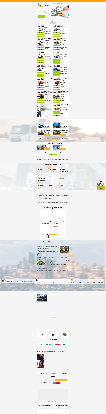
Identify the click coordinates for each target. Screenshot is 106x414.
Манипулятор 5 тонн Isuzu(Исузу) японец (48, 52)
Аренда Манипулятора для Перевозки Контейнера (61, 403)
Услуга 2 (44, 3)
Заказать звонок (101, 188)
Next (58, 285)
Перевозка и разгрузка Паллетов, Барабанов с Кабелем (48, 130)
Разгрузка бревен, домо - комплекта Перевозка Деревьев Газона (64, 130)
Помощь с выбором (61, 401)
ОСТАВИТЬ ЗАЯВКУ (53, 154)
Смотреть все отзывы (53, 287)
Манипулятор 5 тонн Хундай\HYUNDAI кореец (63, 38)
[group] (40, 29)
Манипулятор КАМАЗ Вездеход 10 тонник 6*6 (48, 78)
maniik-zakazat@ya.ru (45, 385)
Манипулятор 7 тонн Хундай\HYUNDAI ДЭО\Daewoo (64, 52)
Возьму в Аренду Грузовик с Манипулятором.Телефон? (61, 405)
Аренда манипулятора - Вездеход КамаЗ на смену (44, 403)
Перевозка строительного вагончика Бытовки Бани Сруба (48, 123)
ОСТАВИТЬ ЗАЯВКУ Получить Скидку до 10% (53, 234)
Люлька (61, 145)
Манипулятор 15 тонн (46, 91)
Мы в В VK (55, 381)
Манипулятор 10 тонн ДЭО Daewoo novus (48, 65)
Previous (47, 285)
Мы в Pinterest (58, 381)
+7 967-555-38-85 (57, 3)
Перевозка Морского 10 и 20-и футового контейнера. (63, 123)
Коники (45, 145)
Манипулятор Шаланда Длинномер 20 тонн (64, 78)
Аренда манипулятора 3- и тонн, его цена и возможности (45, 401)
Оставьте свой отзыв (45, 287)
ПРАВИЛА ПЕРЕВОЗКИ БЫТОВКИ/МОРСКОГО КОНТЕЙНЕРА (53, 140)
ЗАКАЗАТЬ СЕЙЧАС (41, 15)
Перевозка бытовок (45, 405)
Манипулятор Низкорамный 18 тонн (64, 104)
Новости (61, 287)
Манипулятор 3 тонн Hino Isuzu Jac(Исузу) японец (64, 25)
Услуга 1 (44, 2)
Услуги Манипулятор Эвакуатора (64, 91)
